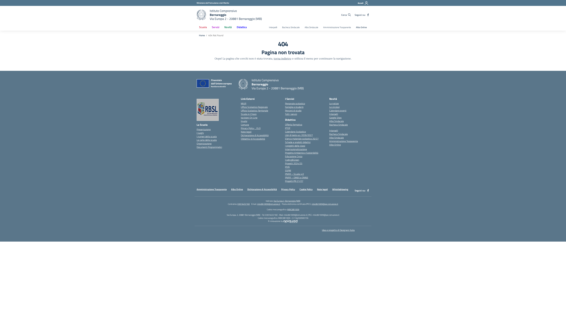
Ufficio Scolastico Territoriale (254, 110)
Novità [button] (228, 27)
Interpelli (273, 27)
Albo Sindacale (311, 27)
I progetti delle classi (295, 146)
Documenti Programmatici (209, 147)
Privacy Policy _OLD (251, 128)
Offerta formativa (293, 124)
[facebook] (368, 15)
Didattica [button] (242, 27)
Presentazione (204, 129)
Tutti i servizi (291, 114)
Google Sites (335, 117)
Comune (245, 124)
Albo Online (361, 27)
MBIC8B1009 (293, 209)
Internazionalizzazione (296, 149)
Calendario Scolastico (295, 131)
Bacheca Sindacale (291, 27)
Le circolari (334, 107)
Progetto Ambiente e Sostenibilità (301, 153)
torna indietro (282, 58)
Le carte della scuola (207, 140)
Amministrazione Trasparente (337, 27)
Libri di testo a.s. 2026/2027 (299, 135)
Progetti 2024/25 (293, 163)
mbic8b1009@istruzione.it (268, 204)
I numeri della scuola (207, 136)
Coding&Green (292, 160)
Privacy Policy (288, 189)
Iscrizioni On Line (249, 117)
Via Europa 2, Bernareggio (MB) (287, 200)
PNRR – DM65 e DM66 (296, 177)
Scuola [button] (203, 27)
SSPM (288, 170)
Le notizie (334, 103)
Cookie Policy (306, 189)
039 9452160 (243, 204)
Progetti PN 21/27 (294, 181)
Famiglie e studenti (294, 107)
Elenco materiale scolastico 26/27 (302, 138)
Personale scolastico (295, 103)
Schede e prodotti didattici (298, 142)
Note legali (246, 132)
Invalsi (244, 121)
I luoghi (200, 133)
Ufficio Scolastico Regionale (254, 107)
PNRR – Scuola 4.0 (294, 174)
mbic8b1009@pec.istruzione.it (325, 204)
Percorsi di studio (293, 110)
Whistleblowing (340, 189)
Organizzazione (204, 143)
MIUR (243, 103)
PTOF (287, 128)
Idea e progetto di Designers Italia (338, 230)
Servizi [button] (215, 27)
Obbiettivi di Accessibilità (253, 139)
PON (287, 167)
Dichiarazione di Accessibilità (255, 135)
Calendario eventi (337, 110)
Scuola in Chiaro (248, 114)
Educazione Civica (293, 156)
